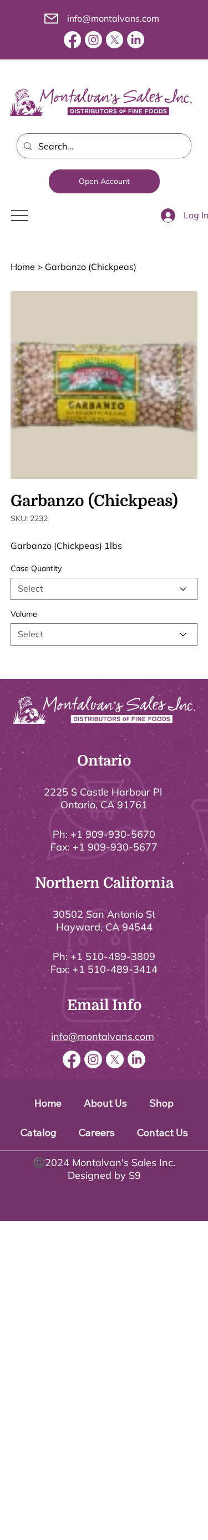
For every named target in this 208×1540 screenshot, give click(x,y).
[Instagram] (93, 39)
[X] (114, 39)
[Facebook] (72, 39)
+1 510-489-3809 (112, 956)
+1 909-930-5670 (112, 834)
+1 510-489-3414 (115, 969)
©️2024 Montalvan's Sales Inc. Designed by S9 (104, 1169)
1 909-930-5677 (118, 847)
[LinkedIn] (135, 39)
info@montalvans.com (113, 18)
